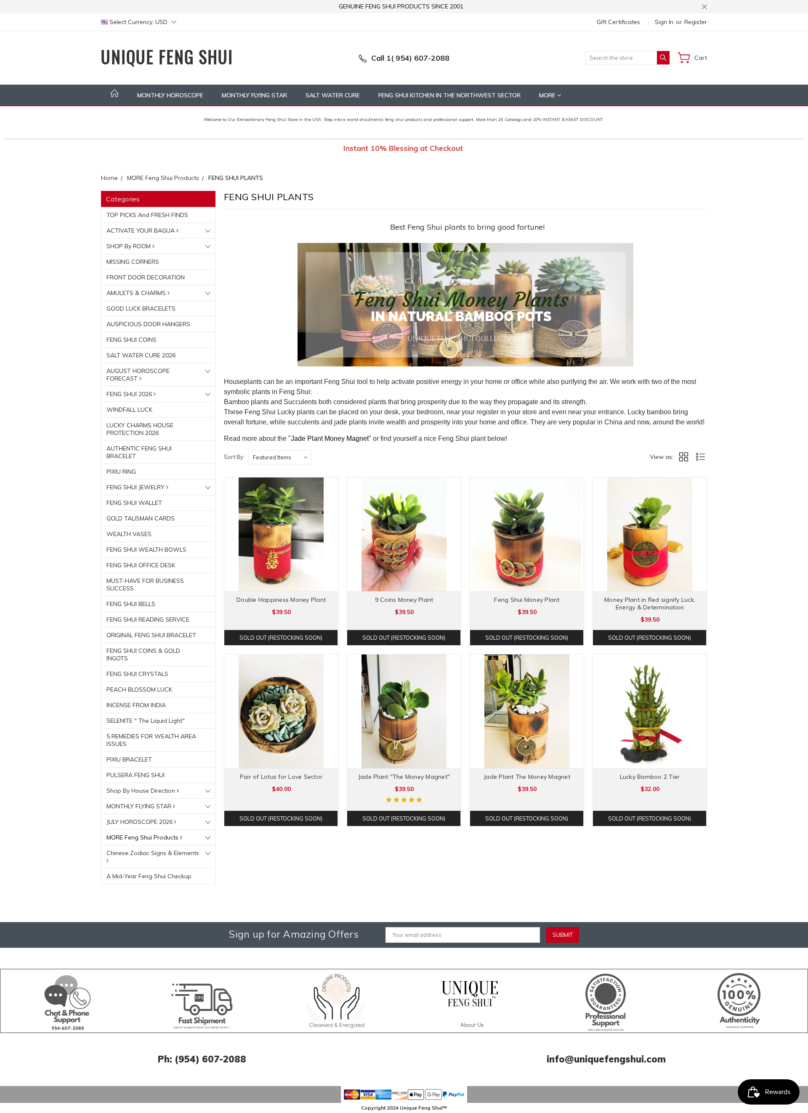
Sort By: (234, 456)
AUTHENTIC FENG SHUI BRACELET (139, 452)
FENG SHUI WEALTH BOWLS (146, 549)
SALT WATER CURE (333, 95)
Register (695, 22)
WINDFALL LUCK (129, 409)
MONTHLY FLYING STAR (254, 95)
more (548, 95)
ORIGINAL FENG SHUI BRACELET (151, 635)
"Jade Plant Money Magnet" (329, 438)
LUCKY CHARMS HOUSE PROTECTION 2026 (139, 429)
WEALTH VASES (129, 534)
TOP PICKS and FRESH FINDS (147, 215)
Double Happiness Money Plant (281, 599)
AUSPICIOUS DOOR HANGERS (148, 324)
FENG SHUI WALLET (134, 503)
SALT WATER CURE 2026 (140, 355)
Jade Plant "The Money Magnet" (404, 776)
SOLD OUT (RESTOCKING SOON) (280, 637)
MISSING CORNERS (132, 262)
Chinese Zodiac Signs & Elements (152, 853)
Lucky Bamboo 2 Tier (650, 776)
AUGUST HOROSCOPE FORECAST (138, 374)
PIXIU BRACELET (129, 759)
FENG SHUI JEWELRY (136, 487)
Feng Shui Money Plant (526, 599)
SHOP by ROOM (129, 246)
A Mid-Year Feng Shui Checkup (148, 876)
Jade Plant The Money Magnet (527, 776)
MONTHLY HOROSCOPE (170, 95)
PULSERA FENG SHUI (135, 775)
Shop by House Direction (141, 790)
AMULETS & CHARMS (136, 293)
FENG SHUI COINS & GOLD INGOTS (143, 654)
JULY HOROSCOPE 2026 (140, 822)
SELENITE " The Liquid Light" (145, 720)
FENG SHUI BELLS (130, 604)
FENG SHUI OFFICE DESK (140, 565)
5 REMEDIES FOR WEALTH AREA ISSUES (151, 740)
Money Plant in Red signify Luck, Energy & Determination (649, 603)
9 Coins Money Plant (404, 599)
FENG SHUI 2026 (130, 394)
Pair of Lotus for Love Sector (281, 776)
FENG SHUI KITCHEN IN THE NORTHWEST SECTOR (449, 95)
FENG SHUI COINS (131, 339)
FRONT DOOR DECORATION (145, 277)
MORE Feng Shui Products (143, 837)
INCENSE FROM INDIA (136, 705)
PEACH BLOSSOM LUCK (139, 689)
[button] (68, 1001)
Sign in (664, 22)
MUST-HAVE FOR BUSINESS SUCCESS (145, 584)
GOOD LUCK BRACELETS (140, 308)
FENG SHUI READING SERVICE (147, 619)
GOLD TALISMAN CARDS (140, 518)
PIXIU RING (121, 471)
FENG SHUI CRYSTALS (137, 674)
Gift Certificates (618, 22)
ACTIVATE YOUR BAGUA (141, 230)
